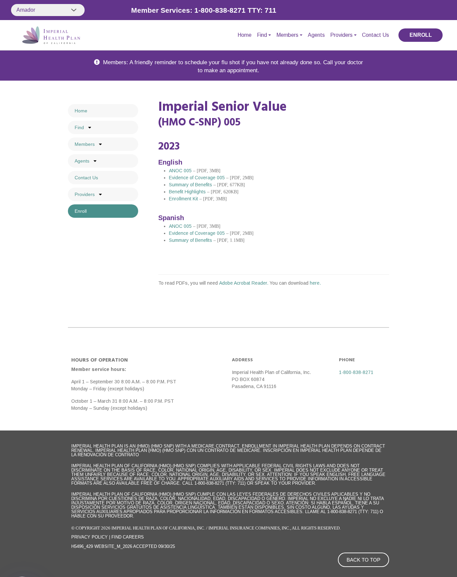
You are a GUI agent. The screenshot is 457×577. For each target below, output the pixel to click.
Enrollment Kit (183, 198)
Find (262, 35)
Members (287, 35)
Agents (316, 35)
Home (245, 35)
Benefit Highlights (187, 191)
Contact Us (375, 35)
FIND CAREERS (127, 537)
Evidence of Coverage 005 (197, 177)
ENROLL (420, 35)
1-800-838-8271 (356, 372)
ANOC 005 (180, 170)
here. (315, 283)
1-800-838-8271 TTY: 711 (235, 10)
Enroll (81, 211)
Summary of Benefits (190, 184)
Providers (341, 35)
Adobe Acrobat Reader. (244, 283)
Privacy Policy (89, 537)
